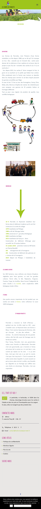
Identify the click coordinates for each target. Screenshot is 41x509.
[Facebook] (20, 494)
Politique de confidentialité (11, 441)
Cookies (5, 454)
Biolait (18, 302)
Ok (11, 506)
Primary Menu (37, 4)
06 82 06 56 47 (16, 427)
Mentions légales (8, 446)
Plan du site (6, 450)
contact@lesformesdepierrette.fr (19, 431)
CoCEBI (18, 283)
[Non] (39, 503)
